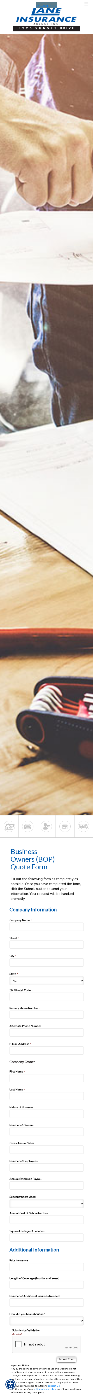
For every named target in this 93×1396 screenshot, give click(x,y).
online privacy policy (45, 1389)
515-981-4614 (46, 6)
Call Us (13, 4)
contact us (54, 1385)
